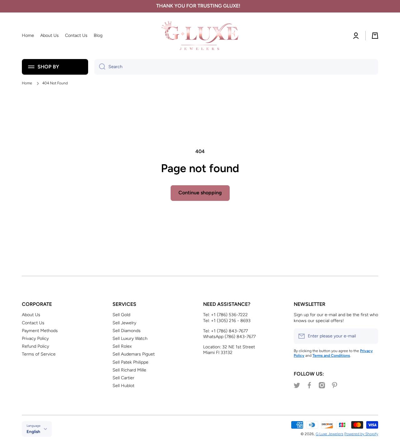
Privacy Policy (35, 338)
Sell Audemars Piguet (133, 354)
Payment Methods (40, 330)
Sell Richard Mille (129, 370)
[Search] (99, 67)
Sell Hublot (123, 385)
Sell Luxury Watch (130, 338)
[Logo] (200, 35)
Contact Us (33, 323)
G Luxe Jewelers (329, 434)
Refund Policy (35, 346)
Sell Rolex (122, 346)
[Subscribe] (370, 336)
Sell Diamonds (126, 330)
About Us (31, 314)
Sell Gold (121, 314)
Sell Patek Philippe (130, 362)
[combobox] (236, 67)
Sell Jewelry (124, 323)
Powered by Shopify (361, 434)
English (33, 431)
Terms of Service (39, 354)
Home (27, 83)
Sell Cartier (123, 378)
